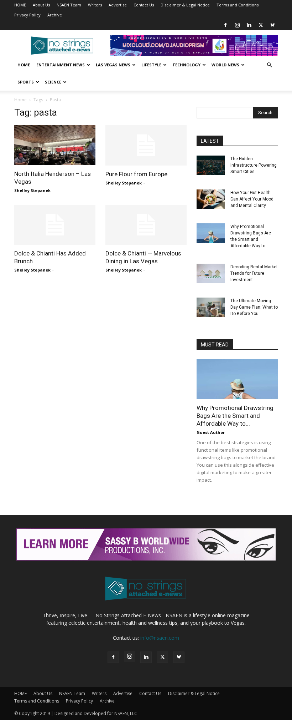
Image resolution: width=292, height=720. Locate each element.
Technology (186, 64)
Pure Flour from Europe (136, 174)
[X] (260, 25)
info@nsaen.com (159, 637)
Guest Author (211, 432)
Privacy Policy (27, 14)
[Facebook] (225, 25)
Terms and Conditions (238, 4)
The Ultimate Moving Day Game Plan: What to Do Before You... (254, 307)
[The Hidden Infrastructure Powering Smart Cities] (211, 165)
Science (53, 82)
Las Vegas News (113, 64)
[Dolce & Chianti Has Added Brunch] (54, 225)
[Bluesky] (272, 25)
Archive (54, 14)
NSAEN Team (69, 4)
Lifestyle (151, 64)
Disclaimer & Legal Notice (185, 4)
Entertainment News (60, 64)
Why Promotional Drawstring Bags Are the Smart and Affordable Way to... (235, 415)
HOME (20, 4)
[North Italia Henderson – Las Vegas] (54, 145)
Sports (25, 82)
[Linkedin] (249, 25)
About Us (41, 4)
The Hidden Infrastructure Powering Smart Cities (253, 165)
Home (23, 64)
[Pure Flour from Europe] (146, 145)
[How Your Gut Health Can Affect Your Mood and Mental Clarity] (211, 199)
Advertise (118, 4)
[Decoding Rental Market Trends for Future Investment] (211, 273)
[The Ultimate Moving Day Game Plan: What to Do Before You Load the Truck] (211, 307)
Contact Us (144, 4)
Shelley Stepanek (32, 190)
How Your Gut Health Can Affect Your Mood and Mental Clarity (251, 199)
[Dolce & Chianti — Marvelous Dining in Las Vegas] (146, 225)
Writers (95, 4)
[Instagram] (237, 25)
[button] (269, 65)
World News (225, 64)
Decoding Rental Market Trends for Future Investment (254, 273)
